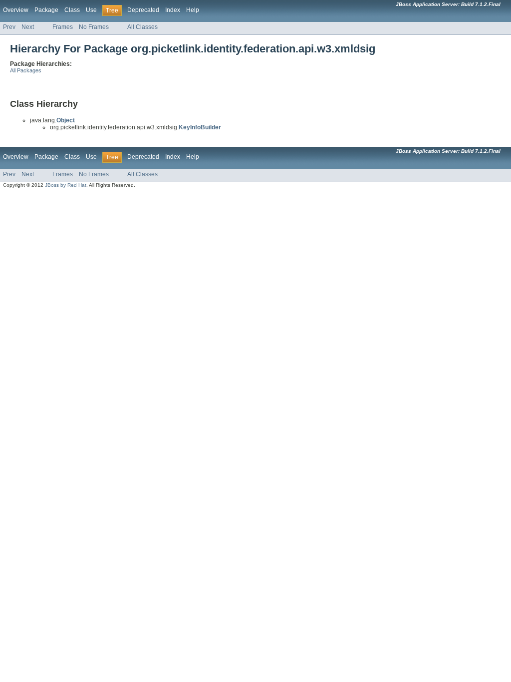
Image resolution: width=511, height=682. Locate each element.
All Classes (142, 26)
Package (46, 9)
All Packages (25, 70)
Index (172, 9)
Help (192, 9)
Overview (15, 9)
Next (27, 26)
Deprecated (143, 9)
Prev (9, 26)
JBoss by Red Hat (65, 185)
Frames (62, 26)
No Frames (94, 26)
